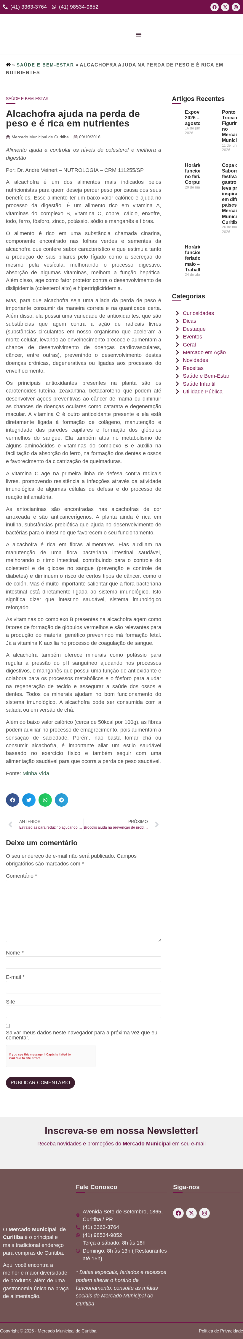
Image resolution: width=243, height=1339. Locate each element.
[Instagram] (236, 7)
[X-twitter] (225, 7)
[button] (12, 800)
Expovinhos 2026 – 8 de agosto (198, 118)
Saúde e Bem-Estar (45, 64)
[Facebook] (214, 7)
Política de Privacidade (221, 1330)
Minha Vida (35, 773)
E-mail (15, 977)
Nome (15, 953)
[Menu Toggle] (139, 34)
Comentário (21, 876)
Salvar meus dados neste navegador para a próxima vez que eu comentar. (81, 1035)
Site (10, 1002)
